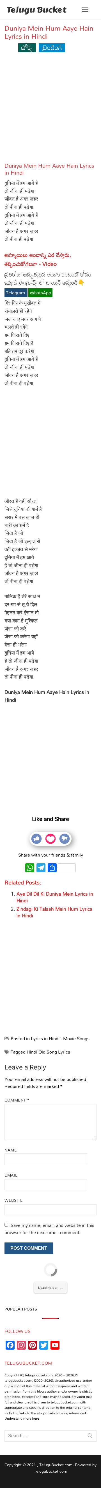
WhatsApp (40, 292)
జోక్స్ (27, 47)
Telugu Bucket (36, 10)
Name (10, 1150)
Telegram (16, 292)
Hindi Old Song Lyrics (48, 1051)
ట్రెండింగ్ (52, 47)
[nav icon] (85, 10)
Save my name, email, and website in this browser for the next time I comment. (49, 1229)
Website (13, 1200)
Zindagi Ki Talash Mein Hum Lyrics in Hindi (54, 912)
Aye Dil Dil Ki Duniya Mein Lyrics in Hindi (55, 897)
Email (11, 1175)
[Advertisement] (50, 109)
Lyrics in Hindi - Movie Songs (60, 1038)
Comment (17, 1100)
